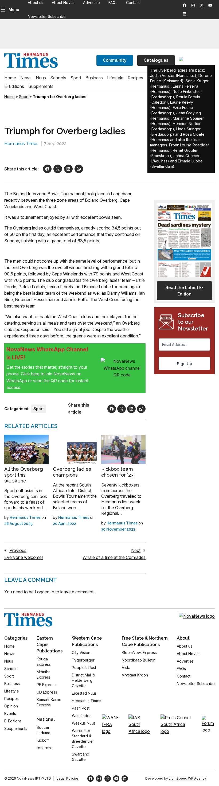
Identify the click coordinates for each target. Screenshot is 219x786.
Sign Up (184, 363)
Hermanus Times (21, 143)
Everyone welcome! (23, 557)
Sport (24, 96)
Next (135, 550)
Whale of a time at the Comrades (114, 557)
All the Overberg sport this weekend (23, 475)
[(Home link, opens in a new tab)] (28, 619)
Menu (14, 9)
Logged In (44, 591)
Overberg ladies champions (72, 472)
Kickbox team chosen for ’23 (117, 472)
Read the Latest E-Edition (185, 291)
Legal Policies (68, 778)
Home (9, 96)
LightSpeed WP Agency (187, 778)
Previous (17, 550)
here (36, 373)
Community (115, 60)
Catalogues (156, 60)
